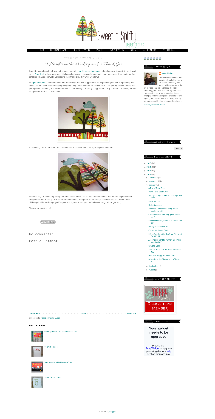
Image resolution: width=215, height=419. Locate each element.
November (153, 181)
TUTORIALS (169, 50)
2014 (149, 167)
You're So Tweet (51, 347)
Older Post (131, 313)
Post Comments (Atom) (50, 318)
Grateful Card (154, 246)
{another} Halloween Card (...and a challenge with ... (163, 210)
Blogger (112, 412)
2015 (149, 163)
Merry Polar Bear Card (158, 192)
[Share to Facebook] (51, 222)
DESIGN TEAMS (58, 50)
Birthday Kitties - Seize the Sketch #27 (60, 332)
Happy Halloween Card (158, 227)
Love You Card (154, 201)
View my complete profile (154, 105)
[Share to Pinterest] (54, 222)
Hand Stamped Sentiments (89, 71)
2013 (149, 171)
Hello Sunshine (155, 205)
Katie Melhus (167, 73)
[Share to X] (48, 222)
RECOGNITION (82, 50)
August (152, 270)
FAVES (99, 50)
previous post (39, 83)
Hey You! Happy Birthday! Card (161, 255)
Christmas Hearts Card (158, 230)
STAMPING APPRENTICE (143, 50)
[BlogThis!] (45, 222)
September (154, 266)
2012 (149, 174)
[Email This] (42, 222)
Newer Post (35, 313)
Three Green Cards (52, 378)
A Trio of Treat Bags (156, 188)
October (152, 185)
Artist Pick (39, 74)
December (153, 178)
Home (83, 313)
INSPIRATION (117, 50)
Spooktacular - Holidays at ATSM (58, 362)
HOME (40, 50)
